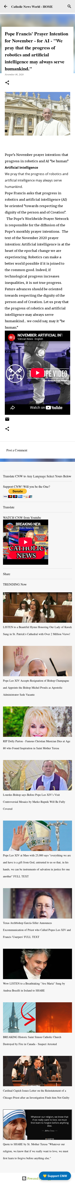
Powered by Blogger (40, 1178)
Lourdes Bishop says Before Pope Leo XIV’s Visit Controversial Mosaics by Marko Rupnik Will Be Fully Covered (34, 802)
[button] (7, 83)
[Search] (69, 6)
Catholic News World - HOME (32, 6)
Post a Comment (16, 450)
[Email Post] (7, 420)
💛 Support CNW (55, 1176)
